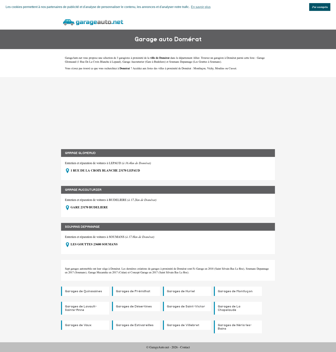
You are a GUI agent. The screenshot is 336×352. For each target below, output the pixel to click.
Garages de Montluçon (235, 291)
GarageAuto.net (73, 58)
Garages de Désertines (134, 306)
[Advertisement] (168, 110)
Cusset (232, 68)
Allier (196, 58)
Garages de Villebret (183, 325)
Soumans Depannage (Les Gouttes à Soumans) (195, 61)
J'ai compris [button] (320, 7)
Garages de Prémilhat (133, 291)
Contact (185, 347)
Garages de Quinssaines (83, 291)
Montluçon (199, 68)
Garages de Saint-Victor (186, 306)
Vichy (210, 68)
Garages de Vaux (78, 325)
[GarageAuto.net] (93, 22)
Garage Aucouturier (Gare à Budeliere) (144, 61)
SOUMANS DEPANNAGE (82, 226)
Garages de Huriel (181, 291)
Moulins (219, 68)
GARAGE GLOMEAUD (80, 153)
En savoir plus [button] (201, 7)
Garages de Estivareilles (134, 325)
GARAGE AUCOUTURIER (83, 189)
